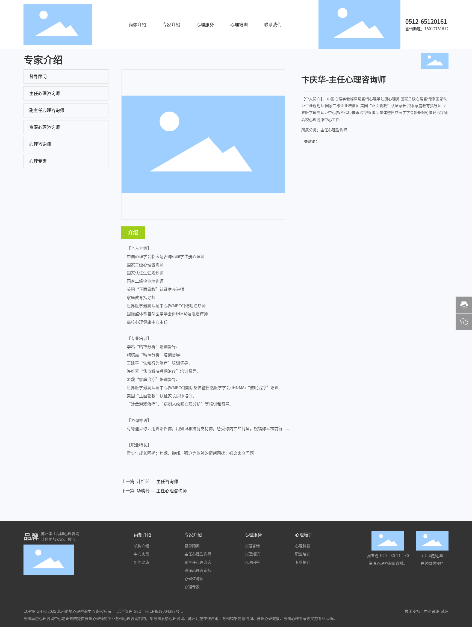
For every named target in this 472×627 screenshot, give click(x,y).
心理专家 (38, 161)
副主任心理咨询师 (46, 110)
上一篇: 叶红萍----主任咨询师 (149, 481)
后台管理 (124, 611)
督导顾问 (38, 76)
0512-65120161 (426, 22)
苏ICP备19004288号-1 (163, 611)
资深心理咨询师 (44, 127)
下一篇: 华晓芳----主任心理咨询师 (154, 491)
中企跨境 (431, 611)
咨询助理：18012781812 (427, 29)
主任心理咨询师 (44, 93)
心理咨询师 (40, 144)
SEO (137, 611)
